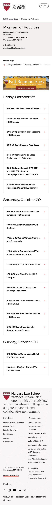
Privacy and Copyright (37, 478)
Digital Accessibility (36, 471)
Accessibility (33, 468)
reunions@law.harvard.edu (14, 48)
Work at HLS (8, 442)
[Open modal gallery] (26, 83)
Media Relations (34, 437)
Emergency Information (37, 445)
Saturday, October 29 (32, 65)
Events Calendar (34, 422)
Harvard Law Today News (13, 422)
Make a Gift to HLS (35, 441)
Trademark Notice (35, 474)
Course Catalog (9, 426)
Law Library (8, 434)
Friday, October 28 (14, 65)
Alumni (6, 438)
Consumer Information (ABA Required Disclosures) (37, 452)
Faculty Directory (10, 430)
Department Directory (37, 433)
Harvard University (11, 475)
